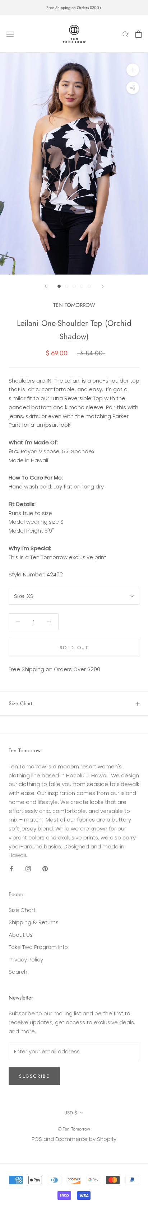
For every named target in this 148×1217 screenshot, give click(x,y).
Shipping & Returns (34, 922)
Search (18, 971)
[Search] (125, 34)
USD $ (70, 1112)
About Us (21, 935)
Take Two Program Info (38, 947)
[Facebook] (11, 868)
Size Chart (20, 703)
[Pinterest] (45, 868)
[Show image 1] (59, 286)
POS (37, 1139)
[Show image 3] (74, 286)
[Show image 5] (89, 286)
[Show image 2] (66, 286)
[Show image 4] (81, 286)
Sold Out (74, 647)
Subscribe (34, 1076)
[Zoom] (132, 70)
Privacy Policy (26, 959)
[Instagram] (28, 868)
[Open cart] (138, 34)
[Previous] (46, 286)
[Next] (103, 286)
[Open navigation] (10, 34)
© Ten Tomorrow (74, 1128)
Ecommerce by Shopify (85, 1139)
